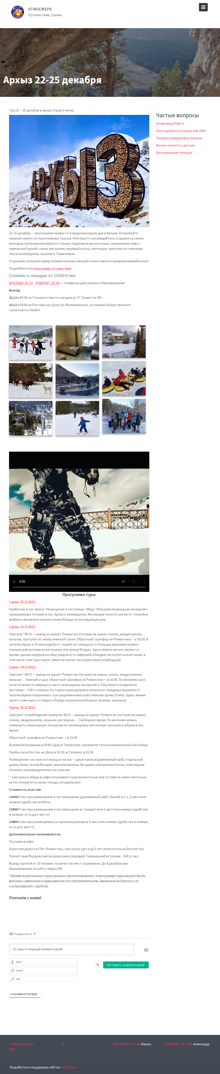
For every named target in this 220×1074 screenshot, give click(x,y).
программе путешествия (52, 268)
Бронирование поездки (174, 152)
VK (63, 1044)
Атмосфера (40, 9)
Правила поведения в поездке (179, 138)
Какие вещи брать (170, 123)
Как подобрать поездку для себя (180, 130)
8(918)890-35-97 (21, 283)
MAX (12, 1049)
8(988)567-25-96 (48, 283)
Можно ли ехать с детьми (175, 145)
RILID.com (70, 1067)
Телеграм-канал (21, 1044)
